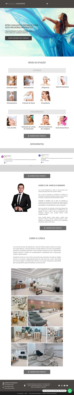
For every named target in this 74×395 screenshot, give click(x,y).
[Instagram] (62, 385)
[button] (47, 3)
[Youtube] (64, 385)
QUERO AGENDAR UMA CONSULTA (18, 38)
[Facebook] (59, 385)
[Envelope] (67, 385)
